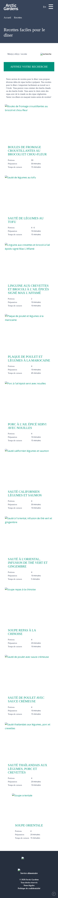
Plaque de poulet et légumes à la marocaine (29, 358)
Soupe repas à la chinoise (22, 632)
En (44, 7)
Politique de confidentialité (29, 888)
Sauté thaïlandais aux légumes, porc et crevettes (27, 768)
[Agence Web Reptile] (54, 894)
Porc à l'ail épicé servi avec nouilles (27, 426)
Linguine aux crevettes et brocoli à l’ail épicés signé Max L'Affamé (28, 289)
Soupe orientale (29, 825)
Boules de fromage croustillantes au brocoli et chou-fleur (27, 150)
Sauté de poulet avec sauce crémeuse (26, 699)
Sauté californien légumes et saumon (25, 493)
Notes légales (29, 885)
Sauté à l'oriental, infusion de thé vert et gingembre (28, 562)
